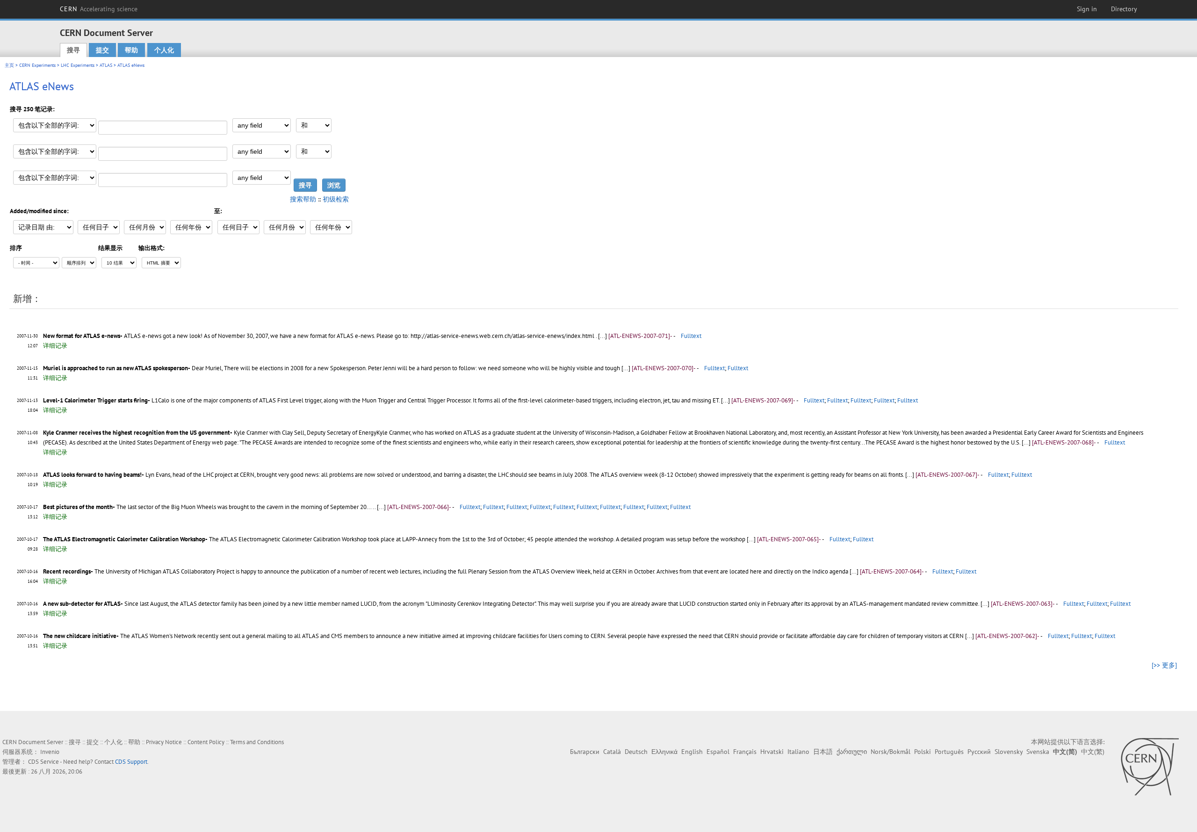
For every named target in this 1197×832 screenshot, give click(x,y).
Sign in (1087, 9)
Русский (979, 751)
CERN (98, 9)
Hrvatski (772, 751)
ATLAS (106, 65)
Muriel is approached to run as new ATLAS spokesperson (115, 368)
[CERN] (1149, 766)
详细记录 (55, 346)
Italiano (798, 751)
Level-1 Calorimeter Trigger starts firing (95, 400)
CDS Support (131, 762)
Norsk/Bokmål (890, 751)
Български (584, 751)
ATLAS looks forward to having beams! (92, 475)
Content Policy (205, 742)
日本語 (823, 751)
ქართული (851, 751)
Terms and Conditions (257, 742)
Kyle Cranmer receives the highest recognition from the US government (136, 433)
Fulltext (691, 336)
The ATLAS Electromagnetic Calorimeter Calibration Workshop (124, 539)
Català (612, 751)
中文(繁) (1092, 751)
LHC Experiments (77, 65)
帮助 (131, 50)
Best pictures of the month (78, 507)
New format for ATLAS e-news (81, 336)
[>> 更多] (1164, 665)
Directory (1124, 9)
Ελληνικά (664, 751)
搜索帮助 (303, 199)
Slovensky (1009, 751)
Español (718, 751)
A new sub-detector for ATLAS (82, 604)
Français (745, 751)
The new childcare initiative (79, 636)
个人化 (164, 50)
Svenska (1037, 751)
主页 (9, 65)
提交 (102, 50)
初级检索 (336, 199)
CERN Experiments (37, 65)
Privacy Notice (164, 742)
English (692, 751)
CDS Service (43, 762)
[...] (603, 336)
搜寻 (73, 50)
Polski (922, 751)
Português (949, 751)
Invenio (49, 752)
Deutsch (636, 751)
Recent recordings (67, 571)
